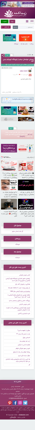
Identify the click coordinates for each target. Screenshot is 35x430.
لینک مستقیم (16, 92)
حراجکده (17, 258)
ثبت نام (30, 134)
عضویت (5, 21)
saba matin (24, 71)
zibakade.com (24, 415)
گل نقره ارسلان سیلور (17, 231)
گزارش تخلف (5, 92)
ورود (12, 21)
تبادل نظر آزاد (24, 44)
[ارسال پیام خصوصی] (30, 75)
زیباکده (32, 44)
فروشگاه (16, 44)
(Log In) (22, 136)
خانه (32, 21)
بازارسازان (13, 417)
